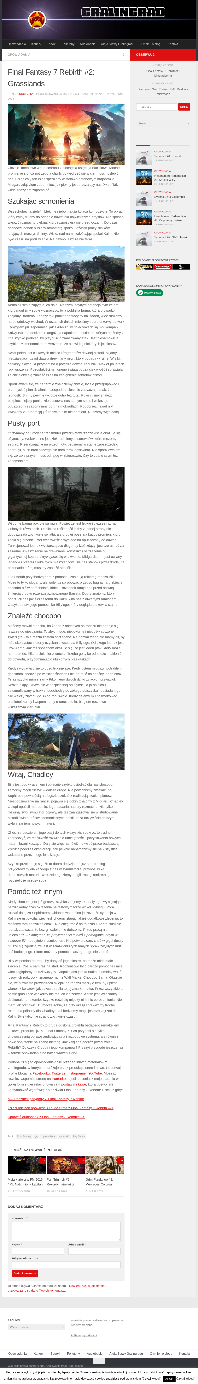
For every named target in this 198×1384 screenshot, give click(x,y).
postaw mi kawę (73, 1084)
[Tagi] (183, 142)
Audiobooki (88, 44)
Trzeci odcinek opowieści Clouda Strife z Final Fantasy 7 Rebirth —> (61, 1108)
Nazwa (17, 1244)
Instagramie (76, 1073)
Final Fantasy (24, 1136)
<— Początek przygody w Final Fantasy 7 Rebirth (46, 1099)
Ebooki (51, 44)
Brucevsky (25, 94)
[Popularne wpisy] (156, 142)
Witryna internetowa (25, 1258)
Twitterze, (59, 1073)
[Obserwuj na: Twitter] (169, 54)
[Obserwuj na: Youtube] (175, 54)
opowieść (64, 1136)
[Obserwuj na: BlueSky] (181, 54)
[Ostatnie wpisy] (143, 142)
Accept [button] (169, 1378)
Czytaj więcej (185, 1378)
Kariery (36, 44)
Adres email (76, 1244)
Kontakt (173, 44)
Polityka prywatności (84, 1335)
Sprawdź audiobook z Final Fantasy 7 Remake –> (46, 1117)
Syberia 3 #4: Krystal (167, 156)
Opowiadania (17, 44)
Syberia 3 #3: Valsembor (169, 196)
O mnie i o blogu (151, 44)
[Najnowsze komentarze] (170, 142)
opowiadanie (48, 1136)
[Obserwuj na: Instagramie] (188, 54)
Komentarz (19, 1218)
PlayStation (79, 1136)
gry (36, 1136)
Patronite (59, 1079)
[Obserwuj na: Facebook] (163, 54)
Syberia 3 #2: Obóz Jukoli (170, 237)
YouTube (95, 1073)
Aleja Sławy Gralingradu (117, 44)
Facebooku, (42, 1073)
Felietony (68, 44)
